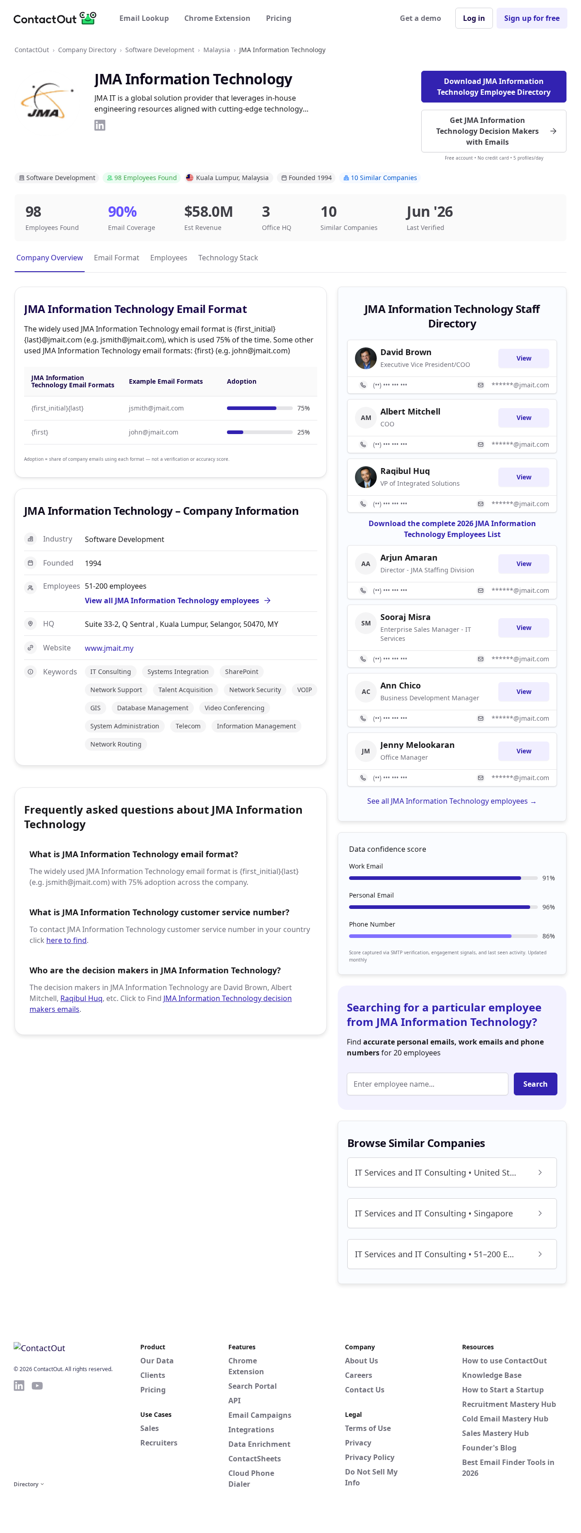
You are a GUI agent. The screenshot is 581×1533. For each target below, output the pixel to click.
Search (535, 1084)
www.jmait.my (109, 648)
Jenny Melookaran (417, 744)
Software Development (159, 49)
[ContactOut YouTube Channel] (37, 1428)
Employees (168, 258)
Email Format (116, 258)
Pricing (278, 18)
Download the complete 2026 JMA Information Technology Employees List (452, 528)
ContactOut (32, 49)
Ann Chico (400, 685)
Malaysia (216, 49)
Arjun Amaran (409, 557)
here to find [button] (66, 940)
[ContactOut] (58, 18)
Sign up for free (532, 18)
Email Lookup (144, 18)
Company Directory (87, 49)
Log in (474, 18)
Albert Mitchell (410, 411)
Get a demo (420, 18)
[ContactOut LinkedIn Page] (19, 1428)
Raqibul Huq (81, 998)
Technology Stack (228, 258)
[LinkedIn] (99, 125)
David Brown (406, 351)
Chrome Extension (217, 18)
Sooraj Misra (405, 616)
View (524, 358)
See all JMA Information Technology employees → (452, 801)
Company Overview (49, 258)
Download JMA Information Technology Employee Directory (494, 86)
